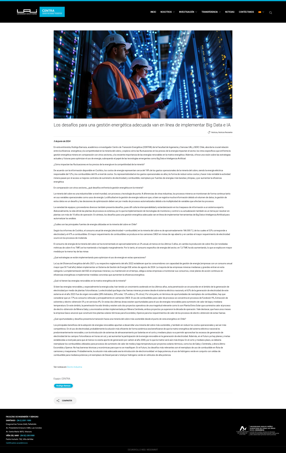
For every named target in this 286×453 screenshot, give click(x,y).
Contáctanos (246, 12)
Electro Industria (74, 367)
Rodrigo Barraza (63, 386)
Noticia (214, 132)
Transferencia (210, 12)
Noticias (229, 12)
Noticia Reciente (225, 132)
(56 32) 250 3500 (27, 435)
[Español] (261, 11)
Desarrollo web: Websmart (143, 450)
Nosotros (166, 12)
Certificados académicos (17, 443)
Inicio (153, 12)
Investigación (186, 12)
